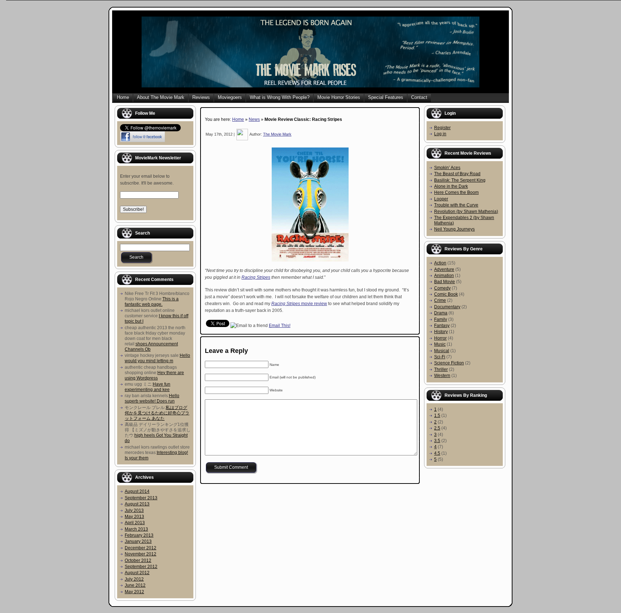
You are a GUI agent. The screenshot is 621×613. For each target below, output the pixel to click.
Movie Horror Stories (338, 97)
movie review (299, 303)
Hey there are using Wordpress (154, 375)
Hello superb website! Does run (152, 398)
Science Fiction (449, 362)
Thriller (441, 369)
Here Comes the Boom (456, 192)
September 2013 (141, 497)
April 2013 (135, 522)
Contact (419, 97)
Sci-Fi (439, 356)
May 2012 (134, 591)
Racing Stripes (256, 277)
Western (442, 375)
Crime (440, 300)
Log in (440, 133)
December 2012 (140, 547)
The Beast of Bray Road (457, 173)
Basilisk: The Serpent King (460, 180)
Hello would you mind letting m (157, 358)
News (254, 119)
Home (123, 97)
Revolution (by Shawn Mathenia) (466, 211)
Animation (444, 275)
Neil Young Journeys (454, 229)
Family (440, 319)
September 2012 (141, 566)
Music (440, 344)
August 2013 (137, 504)
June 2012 (135, 585)
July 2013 (134, 510)
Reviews (201, 97)
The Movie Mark (277, 134)
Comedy (442, 288)
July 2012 (134, 579)
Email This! (279, 325)
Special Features (385, 97)
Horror (440, 338)
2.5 (437, 428)
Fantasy (442, 325)
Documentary (447, 306)
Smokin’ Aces (447, 167)
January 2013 (138, 541)
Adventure (444, 269)
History (441, 331)
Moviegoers (230, 97)
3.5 (437, 440)
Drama (440, 312)
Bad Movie (444, 281)
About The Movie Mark (160, 97)
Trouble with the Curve (456, 205)
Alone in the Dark (451, 186)
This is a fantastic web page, (152, 301)
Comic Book (446, 294)
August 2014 (137, 491)
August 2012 (137, 572)
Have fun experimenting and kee (147, 387)
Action (440, 262)
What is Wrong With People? (279, 97)
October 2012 (138, 560)
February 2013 (139, 535)
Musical (441, 350)
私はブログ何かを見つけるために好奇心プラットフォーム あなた (157, 413)
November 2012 (140, 554)
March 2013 (136, 529)
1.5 (437, 415)
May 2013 (134, 516)
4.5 (437, 453)
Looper (441, 198)
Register (442, 127)
